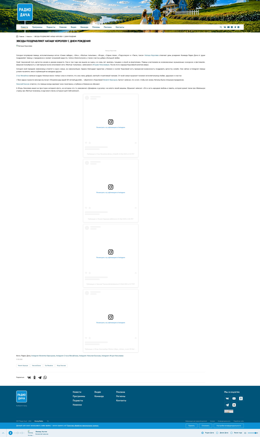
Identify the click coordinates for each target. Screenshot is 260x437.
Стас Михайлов (22, 76)
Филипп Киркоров (110, 80)
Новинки (63, 27)
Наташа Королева (152, 55)
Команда (84, 27)
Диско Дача (224, 433)
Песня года (238, 433)
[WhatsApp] (45, 377)
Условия (212, 421)
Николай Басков (22, 84)
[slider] (255, 433)
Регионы (96, 27)
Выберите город (21, 405)
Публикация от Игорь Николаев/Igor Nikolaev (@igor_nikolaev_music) (107, 349)
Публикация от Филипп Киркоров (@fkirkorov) (102, 219)
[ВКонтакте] (29, 377)
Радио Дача (209, 433)
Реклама (108, 27)
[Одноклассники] (34, 377)
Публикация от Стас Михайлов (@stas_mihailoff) (102, 154)
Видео (73, 27)
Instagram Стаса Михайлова (67, 356)
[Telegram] (39, 377)
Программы (37, 27)
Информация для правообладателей (196, 421)
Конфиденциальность (224, 421)
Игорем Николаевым (101, 65)
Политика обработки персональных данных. (83, 426)
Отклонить (205, 426)
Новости (24, 27)
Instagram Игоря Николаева (112, 356)
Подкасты (51, 27)
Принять (191, 426)
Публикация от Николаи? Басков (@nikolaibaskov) (103, 284)
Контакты (120, 27)
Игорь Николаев (61, 365)
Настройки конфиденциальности (229, 426)
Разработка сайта (239, 421)
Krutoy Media (39, 421)
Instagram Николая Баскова (90, 356)
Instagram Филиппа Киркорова (43, 356)
